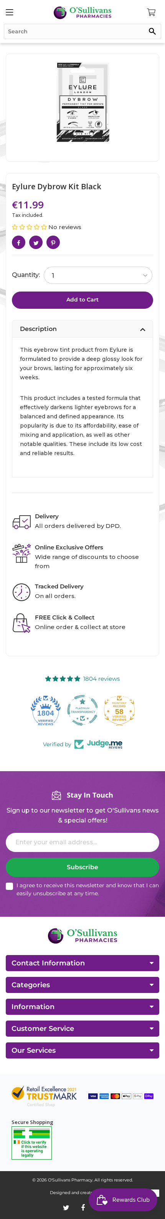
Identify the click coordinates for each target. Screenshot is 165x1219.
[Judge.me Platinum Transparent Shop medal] (45, 710)
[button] (30, 227)
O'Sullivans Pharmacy (70, 1180)
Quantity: (26, 275)
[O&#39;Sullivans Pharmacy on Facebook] (83, 1208)
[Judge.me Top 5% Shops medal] (119, 710)
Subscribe (82, 867)
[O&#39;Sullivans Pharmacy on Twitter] (66, 1208)
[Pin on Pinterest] (53, 242)
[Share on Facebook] (18, 242)
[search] (82, 31)
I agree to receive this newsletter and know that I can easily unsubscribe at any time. (87, 889)
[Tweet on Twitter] (36, 242)
